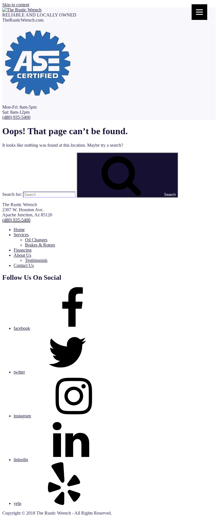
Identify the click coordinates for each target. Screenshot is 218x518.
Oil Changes (36, 239)
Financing (23, 250)
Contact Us (24, 265)
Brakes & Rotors (40, 245)
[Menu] (199, 12)
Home (19, 229)
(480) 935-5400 (16, 117)
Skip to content (15, 4)
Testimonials (36, 260)
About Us (22, 255)
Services (21, 234)
